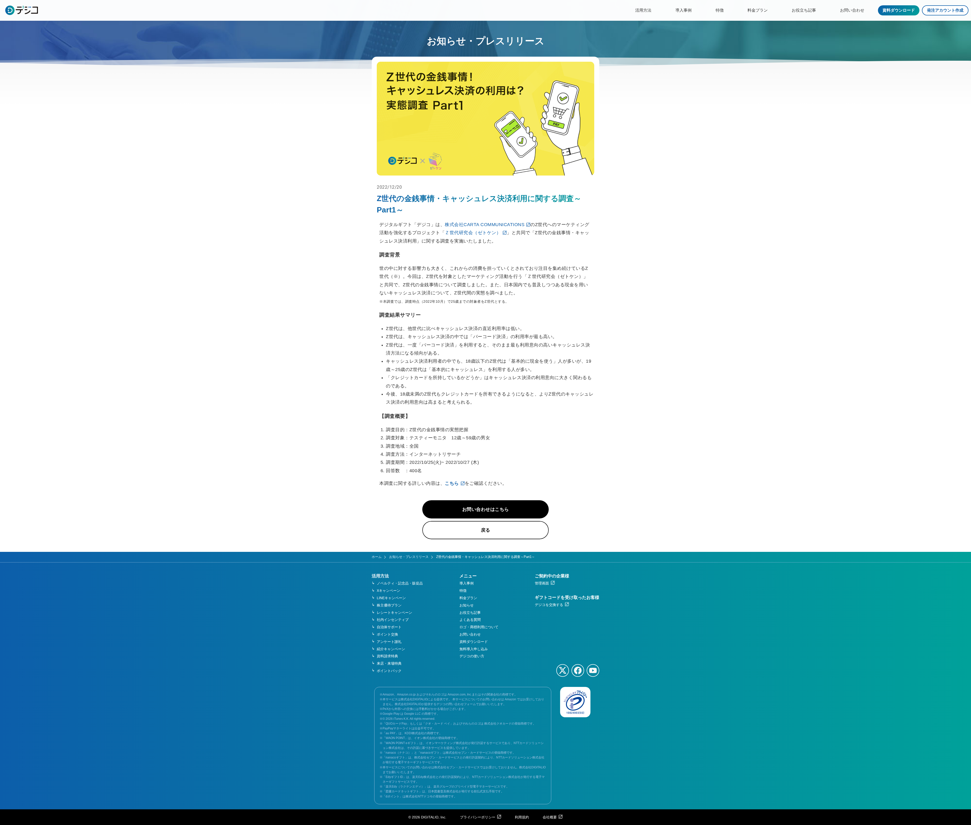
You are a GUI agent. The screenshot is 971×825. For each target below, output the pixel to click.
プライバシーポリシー (477, 817)
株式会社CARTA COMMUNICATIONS (484, 224)
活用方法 (643, 10)
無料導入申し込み (473, 649)
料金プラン (757, 10)
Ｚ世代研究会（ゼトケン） (473, 232)
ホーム (377, 557)
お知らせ (466, 605)
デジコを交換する (549, 605)
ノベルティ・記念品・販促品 (400, 583)
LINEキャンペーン (391, 598)
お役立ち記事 (804, 10)
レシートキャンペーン (394, 613)
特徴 (720, 10)
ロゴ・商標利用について (478, 627)
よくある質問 (470, 620)
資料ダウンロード (898, 10)
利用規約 (522, 817)
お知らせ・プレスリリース (409, 557)
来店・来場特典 (389, 663)
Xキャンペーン (388, 591)
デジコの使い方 (471, 656)
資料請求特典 (387, 656)
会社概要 (550, 817)
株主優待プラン (389, 605)
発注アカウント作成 (945, 10)
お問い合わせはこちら (485, 509)
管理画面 (542, 583)
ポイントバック (389, 671)
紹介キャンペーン (391, 649)
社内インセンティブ (393, 620)
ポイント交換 (387, 634)
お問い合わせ (852, 10)
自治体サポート (389, 627)
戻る (485, 530)
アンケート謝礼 (389, 642)
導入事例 (683, 10)
